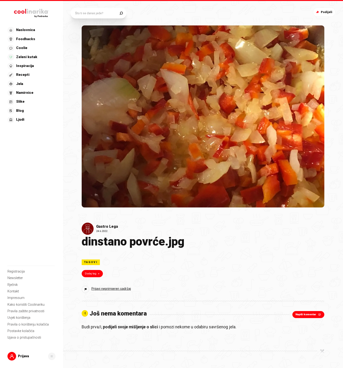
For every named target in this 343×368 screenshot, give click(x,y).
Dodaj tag (90, 273)
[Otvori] (52, 356)
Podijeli (326, 12)
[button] (31, 75)
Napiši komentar (305, 314)
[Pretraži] (121, 13)
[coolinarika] (31, 12)
